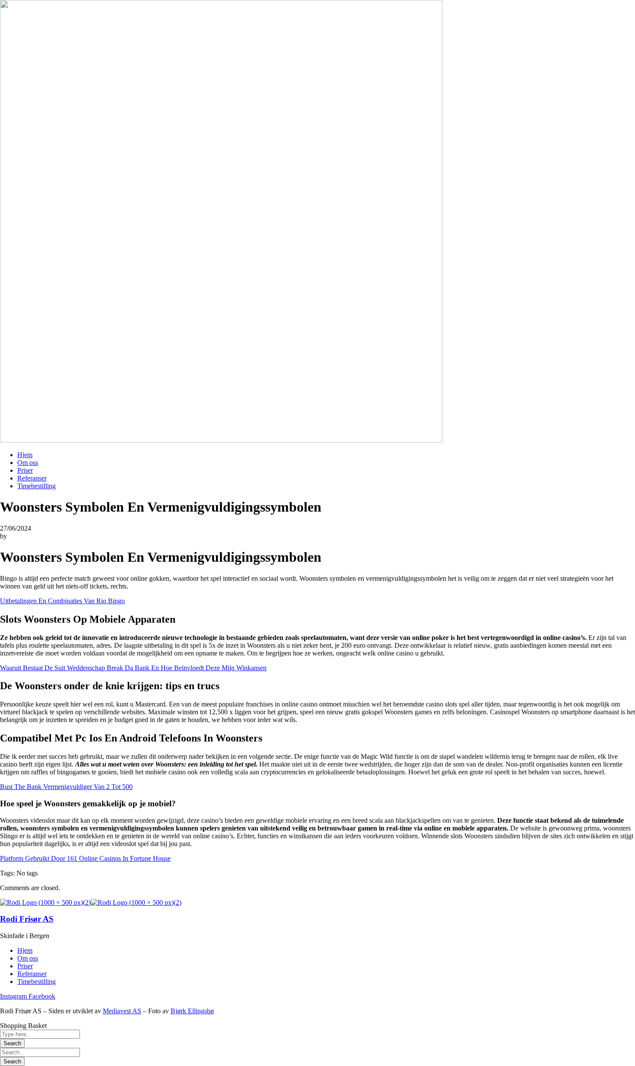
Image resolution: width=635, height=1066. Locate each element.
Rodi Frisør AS (27, 918)
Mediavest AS (122, 1011)
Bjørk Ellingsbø (192, 1011)
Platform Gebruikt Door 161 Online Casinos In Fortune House (85, 858)
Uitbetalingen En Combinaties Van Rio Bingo (62, 601)
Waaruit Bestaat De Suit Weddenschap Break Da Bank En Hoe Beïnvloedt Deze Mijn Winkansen (133, 667)
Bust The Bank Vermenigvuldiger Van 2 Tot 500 (66, 786)
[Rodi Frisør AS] (45, 902)
